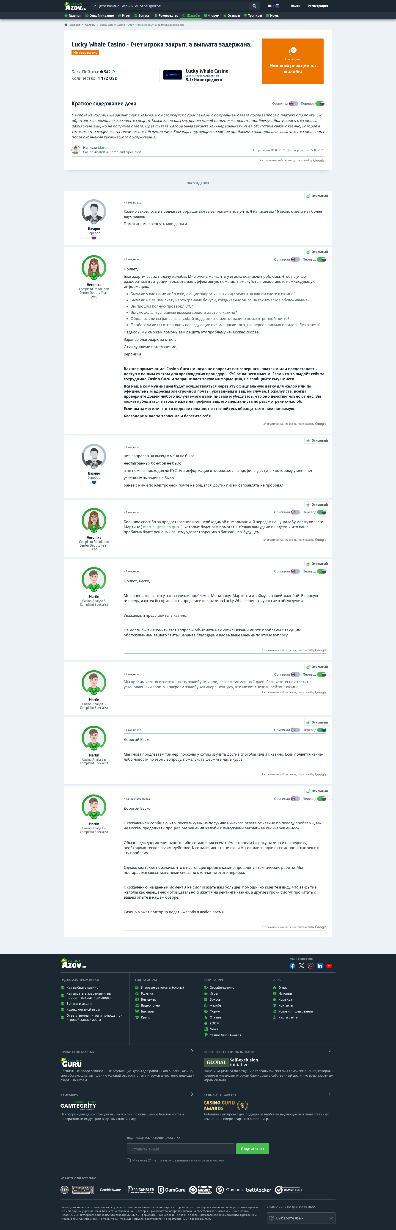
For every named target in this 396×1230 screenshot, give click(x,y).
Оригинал (280, 103)
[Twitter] (301, 966)
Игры (126, 15)
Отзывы (234, 15)
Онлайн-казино (102, 15)
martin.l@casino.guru (161, 526)
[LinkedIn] (320, 966)
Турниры (255, 15)
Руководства (169, 15)
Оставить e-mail (141, 1146)
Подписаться (252, 1148)
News (274, 15)
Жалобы (193, 15)
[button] (113, 71)
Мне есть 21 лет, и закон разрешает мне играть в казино (178, 1160)
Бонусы (144, 15)
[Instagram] (311, 966)
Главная (75, 15)
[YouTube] (329, 966)
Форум (213, 15)
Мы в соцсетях (301, 959)
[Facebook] (292, 966)
